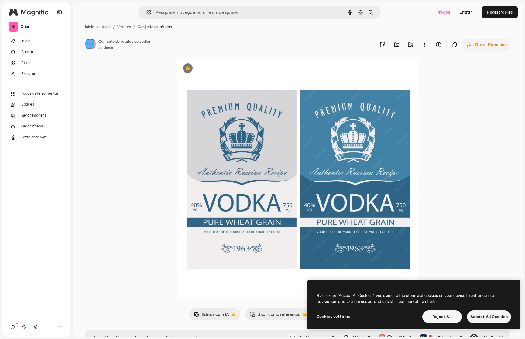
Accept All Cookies (489, 316)
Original (215, 69)
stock (106, 27)
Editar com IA (211, 316)
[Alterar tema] (35, 327)
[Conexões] (13, 327)
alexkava (105, 48)
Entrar (465, 12)
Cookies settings (333, 316)
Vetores (124, 27)
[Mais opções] (424, 45)
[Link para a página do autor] (90, 45)
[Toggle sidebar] (59, 12)
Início (89, 27)
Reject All (442, 316)
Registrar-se (500, 12)
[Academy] (24, 327)
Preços (443, 12)
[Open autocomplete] (146, 12)
